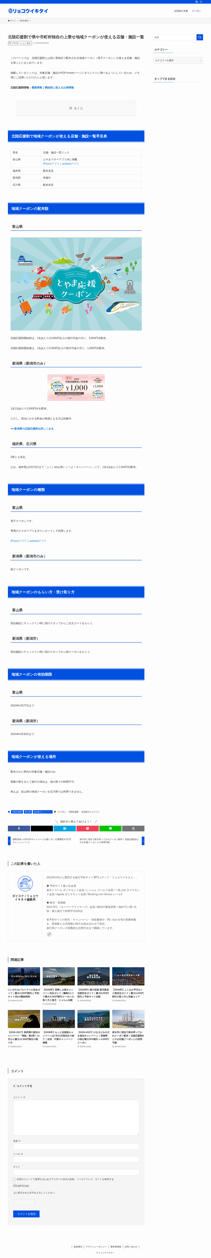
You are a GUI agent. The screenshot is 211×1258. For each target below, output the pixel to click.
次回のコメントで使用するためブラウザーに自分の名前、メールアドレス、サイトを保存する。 (66, 1179)
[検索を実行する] (199, 37)
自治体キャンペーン (43, 812)
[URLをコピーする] (133, 828)
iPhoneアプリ (51, 163)
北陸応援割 (17, 812)
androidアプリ (70, 163)
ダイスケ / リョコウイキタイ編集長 (25, 897)
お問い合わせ (130, 1246)
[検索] (201, 2)
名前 (17, 1141)
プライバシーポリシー (96, 1246)
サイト (16, 1166)
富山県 (28, 812)
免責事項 (78, 1246)
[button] (19, 828)
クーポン (62, 812)
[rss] (197, 2)
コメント (19, 1097)
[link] (49, 934)
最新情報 (37, 87)
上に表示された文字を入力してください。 (35, 1192)
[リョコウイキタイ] (28, 10)
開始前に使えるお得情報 (59, 87)
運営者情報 (115, 1246)
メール (18, 1154)
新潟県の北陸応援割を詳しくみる (34, 428)
